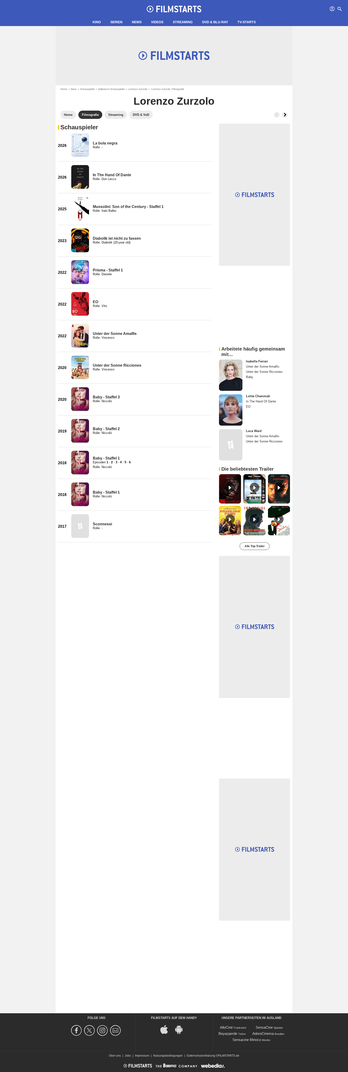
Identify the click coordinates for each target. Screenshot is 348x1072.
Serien (116, 22)
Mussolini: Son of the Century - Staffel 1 (128, 207)
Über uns (115, 1055)
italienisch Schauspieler (111, 89)
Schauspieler (87, 89)
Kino (97, 22)
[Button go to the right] (285, 115)
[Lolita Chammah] (230, 410)
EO (95, 302)
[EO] (80, 304)
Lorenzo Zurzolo (137, 89)
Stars (74, 89)
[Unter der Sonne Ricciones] (80, 367)
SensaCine (264, 1027)
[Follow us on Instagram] (103, 1030)
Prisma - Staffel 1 (108, 270)
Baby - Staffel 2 (106, 429)
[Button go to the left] (277, 115)
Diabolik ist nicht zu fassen (117, 238)
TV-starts (246, 22)
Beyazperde (228, 1033)
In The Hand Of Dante (112, 175)
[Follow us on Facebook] (77, 1030)
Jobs (128, 1055)
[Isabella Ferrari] (230, 375)
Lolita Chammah (258, 396)
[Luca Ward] (230, 444)
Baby (249, 377)
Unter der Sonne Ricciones (117, 365)
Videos (157, 22)
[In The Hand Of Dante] (80, 177)
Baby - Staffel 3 (106, 397)
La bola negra (105, 143)
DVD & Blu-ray (215, 22)
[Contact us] (116, 1030)
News (137, 22)
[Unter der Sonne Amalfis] (80, 335)
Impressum (142, 1055)
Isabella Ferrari (257, 361)
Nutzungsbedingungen (168, 1055)
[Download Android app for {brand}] (181, 1029)
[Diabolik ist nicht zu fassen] (80, 240)
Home (63, 89)
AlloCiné (226, 1027)
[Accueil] (174, 9)
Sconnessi (102, 524)
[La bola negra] (80, 145)
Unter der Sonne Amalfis (115, 334)
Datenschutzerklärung (201, 1055)
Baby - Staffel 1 (106, 458)
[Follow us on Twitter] (90, 1030)
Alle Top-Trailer (255, 546)
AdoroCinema (263, 1033)
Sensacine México (246, 1040)
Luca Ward (254, 431)
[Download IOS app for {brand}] (167, 1029)
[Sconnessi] (80, 526)
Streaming (183, 22)
